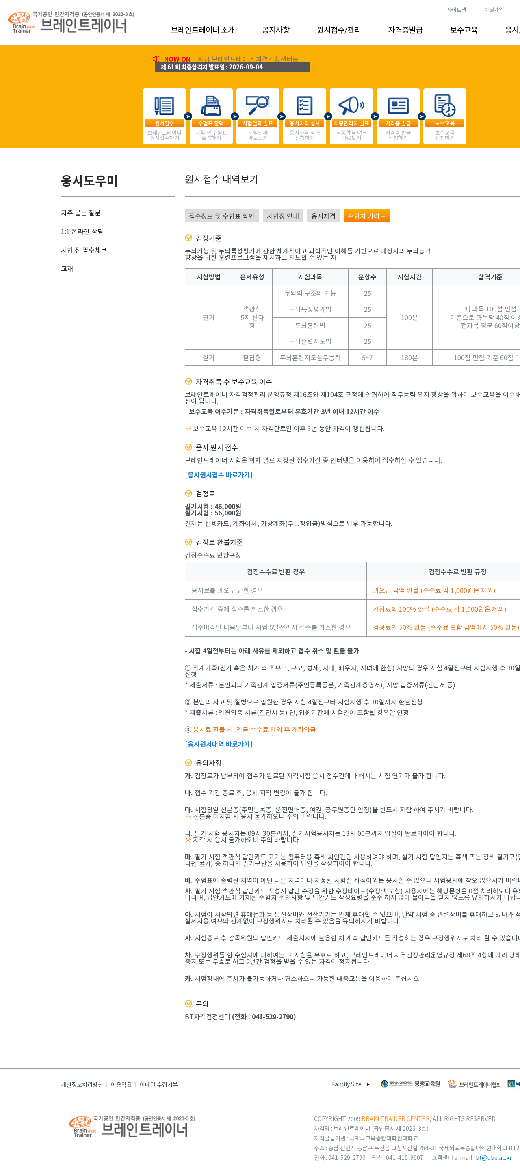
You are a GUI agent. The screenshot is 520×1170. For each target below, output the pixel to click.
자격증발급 (405, 29)
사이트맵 (456, 9)
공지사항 (276, 29)
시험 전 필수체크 (84, 250)
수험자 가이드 (367, 216)
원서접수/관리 (339, 29)
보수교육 (464, 29)
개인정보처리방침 (82, 1084)
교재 (67, 268)
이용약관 (121, 1084)
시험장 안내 (283, 216)
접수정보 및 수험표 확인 (222, 216)
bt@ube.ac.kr (494, 1157)
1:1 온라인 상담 (82, 231)
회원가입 (494, 9)
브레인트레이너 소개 (203, 29)
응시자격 (323, 216)
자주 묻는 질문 (81, 212)
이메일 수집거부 (159, 1084)
